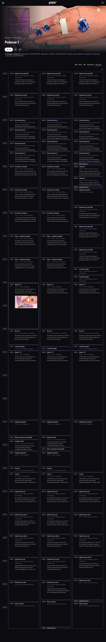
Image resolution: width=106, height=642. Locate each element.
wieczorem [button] (90, 64)
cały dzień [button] (98, 64)
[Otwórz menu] (3, 3)
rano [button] (84, 64)
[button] (102, 69)
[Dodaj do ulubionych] (15, 50)
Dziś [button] (76, 64)
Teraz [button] (80, 64)
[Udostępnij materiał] (20, 50)
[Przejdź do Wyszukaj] (102, 3)
